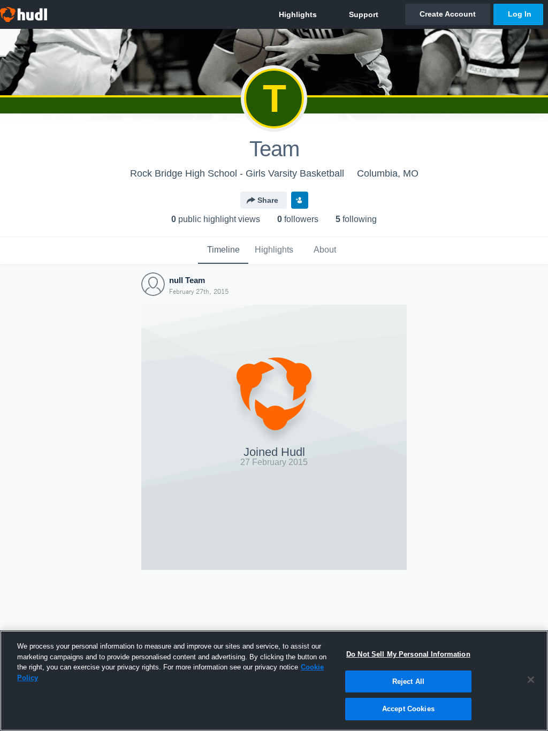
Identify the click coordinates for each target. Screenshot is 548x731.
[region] (274, 680)
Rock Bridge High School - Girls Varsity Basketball (237, 173)
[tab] (223, 250)
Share (267, 200)
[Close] (531, 679)
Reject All (408, 681)
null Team (187, 280)
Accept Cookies (408, 709)
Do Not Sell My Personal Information (408, 654)
